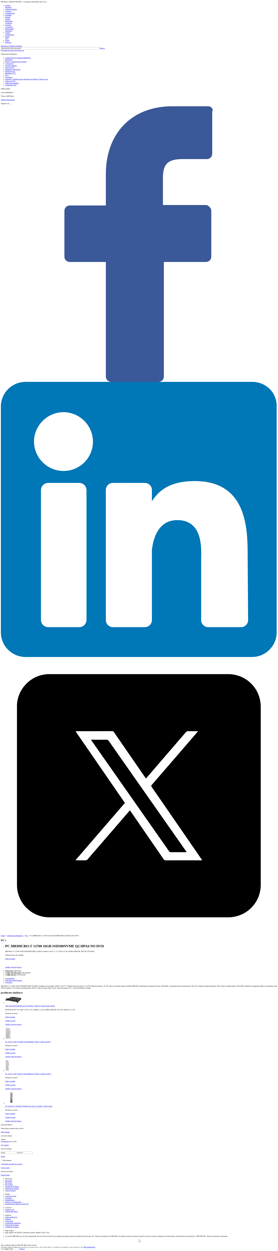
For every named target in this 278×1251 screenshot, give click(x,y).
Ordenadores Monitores (15, 936)
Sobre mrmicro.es (11, 1217)
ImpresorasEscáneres (9, 22)
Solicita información (8, 100)
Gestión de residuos (12, 1227)
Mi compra (9, 1185)
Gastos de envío (10, 1196)
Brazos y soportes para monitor (15, 62)
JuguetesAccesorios (9, 26)
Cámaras (8, 11)
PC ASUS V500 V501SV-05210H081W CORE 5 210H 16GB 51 (28, 1074)
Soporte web (9, 1209)
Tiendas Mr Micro (11, 1211)
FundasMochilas (8, 6)
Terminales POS (10, 85)
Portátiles (8, 15)
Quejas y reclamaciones (13, 1202)
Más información (89, 1247)
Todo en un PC (10, 81)
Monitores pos (10, 71)
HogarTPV (7, 38)
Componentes (10, 13)
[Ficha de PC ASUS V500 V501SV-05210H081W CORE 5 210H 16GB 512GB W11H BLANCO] (7, 1071)
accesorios (8, 982)
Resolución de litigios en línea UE (17, 1204)
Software (8, 42)
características (10, 978)
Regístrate (8, 1181)
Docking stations (11, 66)
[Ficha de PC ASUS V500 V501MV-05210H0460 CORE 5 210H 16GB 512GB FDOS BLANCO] (8, 1039)
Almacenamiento (11, 9)
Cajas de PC (9, 64)
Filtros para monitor (12, 83)
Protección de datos (12, 1225)
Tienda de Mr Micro (12, 1187)
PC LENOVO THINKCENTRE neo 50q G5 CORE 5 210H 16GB (28, 1106)
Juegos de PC (10, 67)
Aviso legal (9, 1221)
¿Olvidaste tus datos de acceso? (11, 1164)
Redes (7, 40)
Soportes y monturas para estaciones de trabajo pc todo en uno (26, 79)
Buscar (102, 48)
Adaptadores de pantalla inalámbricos (18, 58)
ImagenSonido (7, 18)
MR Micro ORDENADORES (11, 46)
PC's (6, 75)
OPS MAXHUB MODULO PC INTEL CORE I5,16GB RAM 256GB (30, 1006)
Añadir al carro (10, 1021)
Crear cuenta (5, 1168)
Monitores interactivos (12, 69)
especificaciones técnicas (13, 980)
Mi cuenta (8, 1183)
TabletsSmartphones (9, 34)
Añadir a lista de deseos (13, 967)
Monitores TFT (10, 73)
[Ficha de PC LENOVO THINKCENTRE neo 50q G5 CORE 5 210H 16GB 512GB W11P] (11, 1103)
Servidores (8, 77)
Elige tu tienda (10, 959)
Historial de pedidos (12, 1188)
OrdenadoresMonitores (9, 30)
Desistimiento (10, 1200)
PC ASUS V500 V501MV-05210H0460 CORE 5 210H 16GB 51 (28, 1042)
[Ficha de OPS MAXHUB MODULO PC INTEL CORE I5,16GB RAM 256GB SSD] (13, 1003)
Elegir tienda (5, 1132)
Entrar (3, 1156)
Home (3, 936)
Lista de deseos (10, 1190)
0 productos (5, 1141)
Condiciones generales (13, 1223)
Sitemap (8, 1219)
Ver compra (5, 1145)
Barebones (8, 60)
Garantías (8, 1198)
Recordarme (7, 1160)
